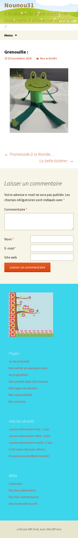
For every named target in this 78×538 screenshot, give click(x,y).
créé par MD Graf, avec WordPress (39, 529)
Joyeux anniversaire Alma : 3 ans (29, 436)
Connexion (15, 484)
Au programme (18, 375)
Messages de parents (23, 388)
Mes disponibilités (20, 395)
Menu (8, 35)
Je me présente (19, 361)
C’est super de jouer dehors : (27, 449)
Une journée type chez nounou (28, 381)
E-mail (10, 248)
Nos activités (48, 58)
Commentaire (15, 209)
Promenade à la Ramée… (29, 154)
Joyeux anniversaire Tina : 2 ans (29, 429)
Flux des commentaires (24, 497)
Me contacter (17, 401)
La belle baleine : (56, 160)
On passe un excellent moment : (29, 456)
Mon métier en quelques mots (28, 368)
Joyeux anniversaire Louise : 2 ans (30, 442)
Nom (9, 239)
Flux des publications (22, 490)
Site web (10, 257)
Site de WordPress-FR (23, 504)
